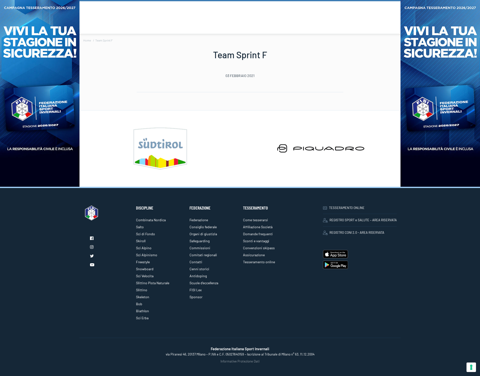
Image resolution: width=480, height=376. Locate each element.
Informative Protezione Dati (240, 361)
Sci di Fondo (145, 234)
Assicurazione (254, 255)
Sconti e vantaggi (256, 241)
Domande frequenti (258, 234)
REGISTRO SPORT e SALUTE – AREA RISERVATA (363, 220)
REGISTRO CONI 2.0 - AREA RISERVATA (357, 232)
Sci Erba (142, 318)
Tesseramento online (259, 262)
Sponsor (196, 297)
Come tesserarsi (255, 220)
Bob (139, 304)
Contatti (196, 262)
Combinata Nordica (151, 220)
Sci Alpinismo (146, 255)
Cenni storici (199, 269)
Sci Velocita (145, 276)
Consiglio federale (203, 227)
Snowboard (145, 269)
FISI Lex (196, 290)
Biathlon (142, 311)
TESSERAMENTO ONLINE (346, 208)
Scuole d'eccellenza (204, 283)
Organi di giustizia (203, 234)
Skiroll (141, 241)
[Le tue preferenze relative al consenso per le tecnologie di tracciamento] (471, 367)
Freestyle (143, 262)
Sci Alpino (144, 248)
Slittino (141, 290)
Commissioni (200, 248)
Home (87, 40)
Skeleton (142, 297)
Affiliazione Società (257, 227)
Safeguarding (200, 241)
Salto (140, 227)
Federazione (199, 220)
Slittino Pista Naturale (152, 283)
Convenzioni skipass (259, 248)
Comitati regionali (203, 255)
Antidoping (198, 276)
